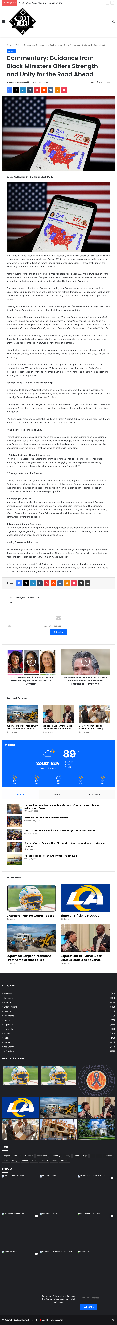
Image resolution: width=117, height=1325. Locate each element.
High (85, 1156)
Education (8, 1002)
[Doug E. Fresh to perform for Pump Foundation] (96, 1080)
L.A (92, 1156)
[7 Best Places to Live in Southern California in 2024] (14, 859)
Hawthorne (9, 1016)
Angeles (7, 1156)
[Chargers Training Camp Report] (31, 898)
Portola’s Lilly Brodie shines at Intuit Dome (46, 817)
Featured (8, 1011)
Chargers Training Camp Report (30, 916)
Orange (15, 1160)
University (64, 1160)
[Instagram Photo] (20, 1194)
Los (99, 1156)
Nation (7, 1033)
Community (9, 998)
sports (54, 1160)
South (34, 1160)
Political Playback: (26, 3)
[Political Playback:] (96, 1129)
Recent (56, 794)
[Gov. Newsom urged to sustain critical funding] (94, 714)
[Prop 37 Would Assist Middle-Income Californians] (58, 1129)
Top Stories (9, 1047)
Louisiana (108, 1156)
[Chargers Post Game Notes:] (20, 1075)
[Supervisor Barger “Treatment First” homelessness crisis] (22, 714)
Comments (94, 794)
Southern (44, 1160)
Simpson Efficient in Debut (80, 916)
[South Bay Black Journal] (22, 21)
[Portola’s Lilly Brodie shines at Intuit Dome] (14, 821)
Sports (7, 1042)
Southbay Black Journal (52, 1320)
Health (7, 1020)
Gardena (10, 1051)
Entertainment (10, 1007)
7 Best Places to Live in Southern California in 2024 (50, 855)
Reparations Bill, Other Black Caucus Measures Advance (57, 727)
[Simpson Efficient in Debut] (85, 898)
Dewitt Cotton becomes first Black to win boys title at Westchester (59, 830)
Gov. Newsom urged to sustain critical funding (91, 727)
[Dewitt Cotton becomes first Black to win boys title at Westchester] (14, 834)
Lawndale (8, 1029)
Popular (21, 794)
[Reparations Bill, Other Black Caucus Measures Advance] (58, 714)
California (29, 1156)
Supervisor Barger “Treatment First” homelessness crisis (22, 727)
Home (11, 45)
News (6, 1160)
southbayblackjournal (18, 82)
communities (42, 1156)
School (25, 1160)
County (67, 1156)
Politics (19, 45)
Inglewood (8, 1024)
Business (8, 993)
